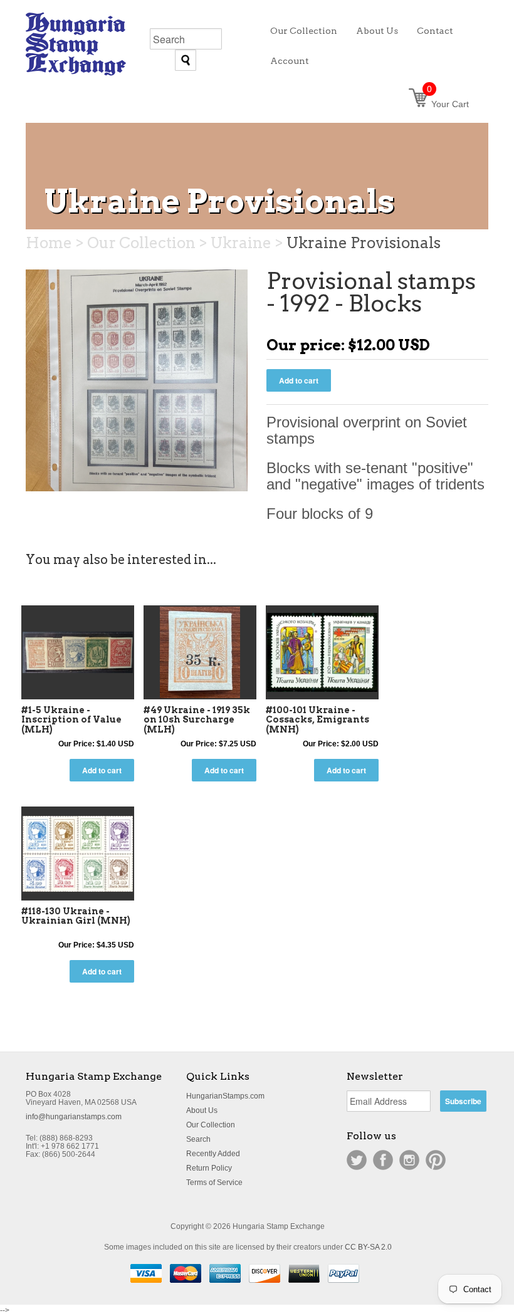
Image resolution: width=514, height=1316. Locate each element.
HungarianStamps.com (225, 1096)
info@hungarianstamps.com (74, 1116)
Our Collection (210, 1124)
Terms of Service (214, 1182)
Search (198, 1139)
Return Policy (209, 1168)
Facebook (383, 1160)
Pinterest (436, 1160)
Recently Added (213, 1153)
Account (289, 61)
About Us (202, 1110)
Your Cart (448, 104)
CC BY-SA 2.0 (368, 1247)
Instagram (409, 1160)
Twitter (357, 1160)
